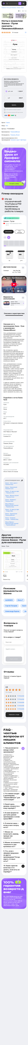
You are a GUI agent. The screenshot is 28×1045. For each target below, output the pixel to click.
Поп (7, 125)
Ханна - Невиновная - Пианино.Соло (11, 487)
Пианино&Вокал (15, 132)
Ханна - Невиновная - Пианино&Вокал (11, 514)
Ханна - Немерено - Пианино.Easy (11, 500)
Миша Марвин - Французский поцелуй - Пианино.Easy (11, 505)
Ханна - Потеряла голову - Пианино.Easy (11, 518)
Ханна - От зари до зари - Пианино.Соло (12, 492)
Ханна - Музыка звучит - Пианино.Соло (12, 496)
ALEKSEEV (9, 600)
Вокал (18, 135)
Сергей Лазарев (11, 606)
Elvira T (20, 600)
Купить (14, 105)
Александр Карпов (12, 611)
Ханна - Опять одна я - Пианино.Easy (11, 483)
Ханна (8, 122)
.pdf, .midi (10, 91)
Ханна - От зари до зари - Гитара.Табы (12, 510)
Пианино (12, 135)
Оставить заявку (14, 183)
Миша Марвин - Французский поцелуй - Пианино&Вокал (11, 523)
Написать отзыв (14, 714)
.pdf (9, 98)
